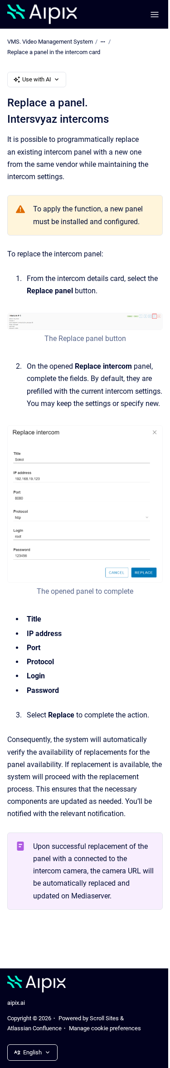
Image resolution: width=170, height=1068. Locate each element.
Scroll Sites (104, 1018)
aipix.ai (16, 1002)
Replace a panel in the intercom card (53, 52)
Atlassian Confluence (34, 1028)
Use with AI (36, 79)
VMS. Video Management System (50, 41)
